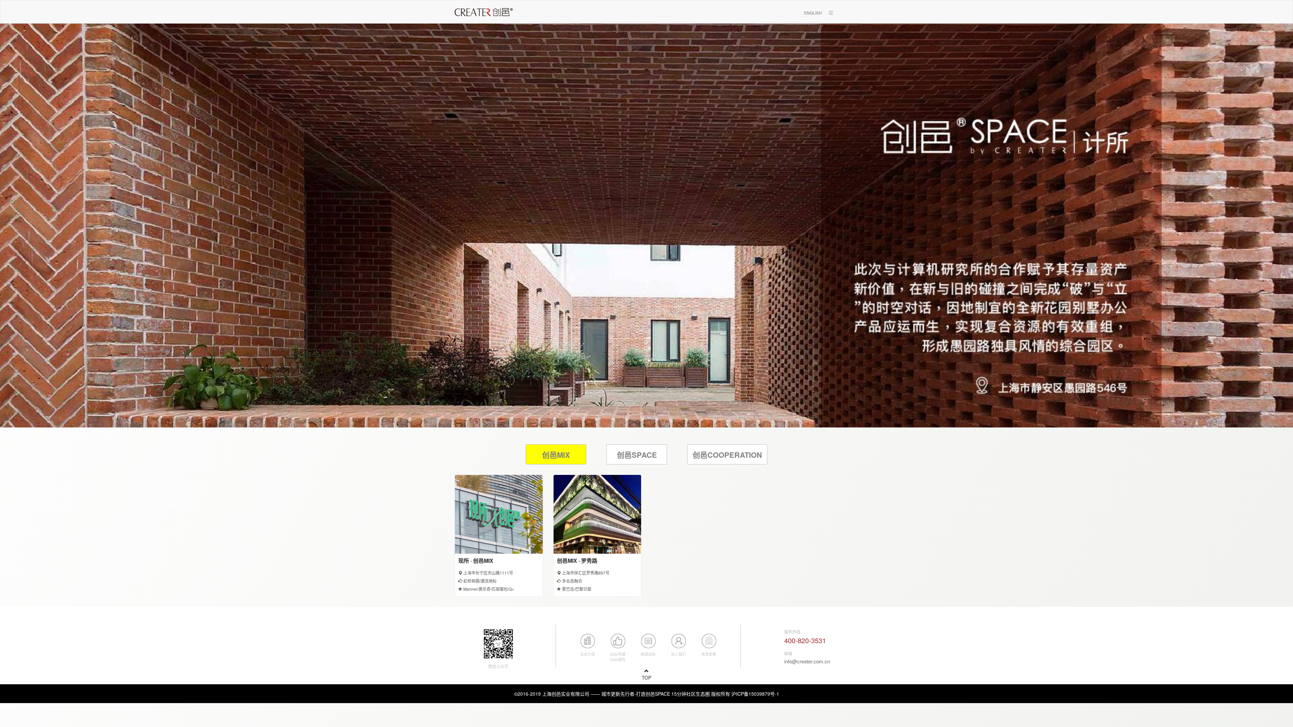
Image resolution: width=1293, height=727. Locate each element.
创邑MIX (556, 454)
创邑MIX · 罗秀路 (577, 560)
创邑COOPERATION (727, 454)
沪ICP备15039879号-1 (755, 693)
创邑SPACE (637, 454)
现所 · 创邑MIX (475, 560)
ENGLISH (813, 12)
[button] (830, 12)
